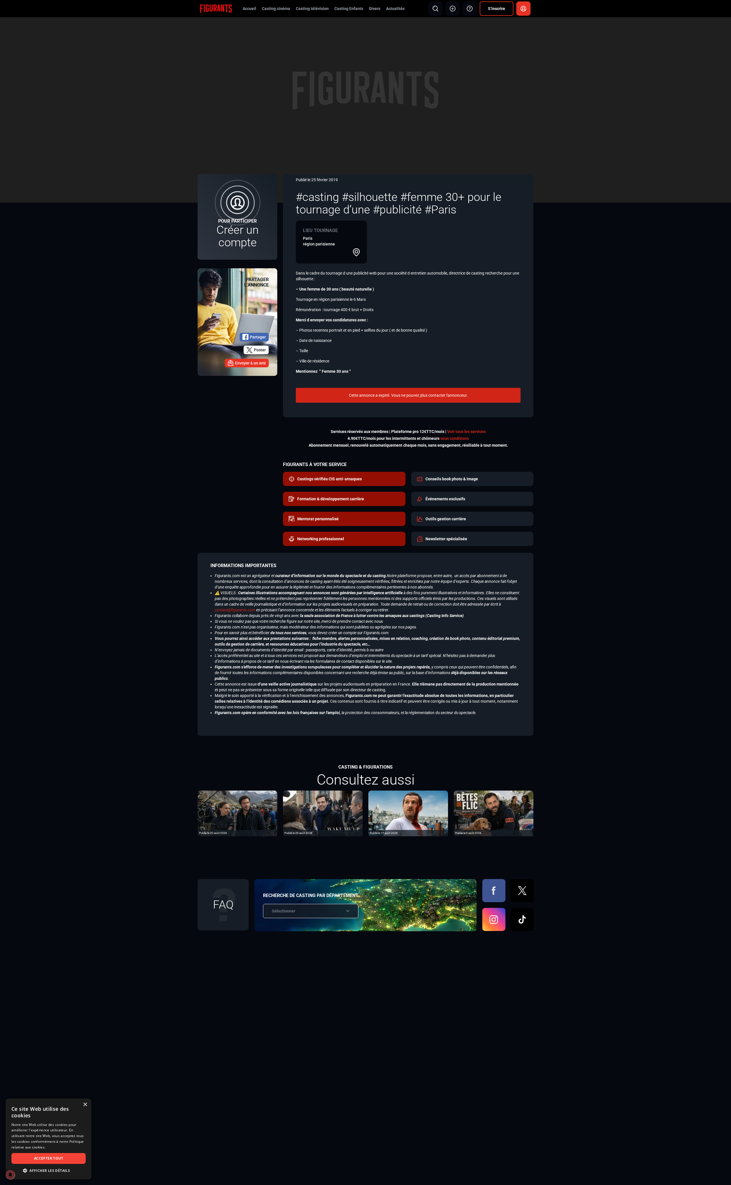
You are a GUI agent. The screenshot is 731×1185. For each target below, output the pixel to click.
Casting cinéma (276, 8)
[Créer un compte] (237, 217)
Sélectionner (283, 911)
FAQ (223, 904)
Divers (374, 8)
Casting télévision (312, 8)
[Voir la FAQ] (470, 8)
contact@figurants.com (235, 610)
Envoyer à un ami (250, 363)
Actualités (395, 8)
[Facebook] (493, 890)
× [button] (85, 1105)
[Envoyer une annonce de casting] (452, 8)
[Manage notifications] (10, 1174)
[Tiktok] (522, 919)
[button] (48, 1171)
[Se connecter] (523, 8)
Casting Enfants (348, 8)
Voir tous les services (466, 431)
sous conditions (454, 438)
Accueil (249, 8)
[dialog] (48, 1139)
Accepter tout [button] (48, 1158)
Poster (260, 350)
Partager (258, 337)
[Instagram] (493, 919)
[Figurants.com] (216, 8)
